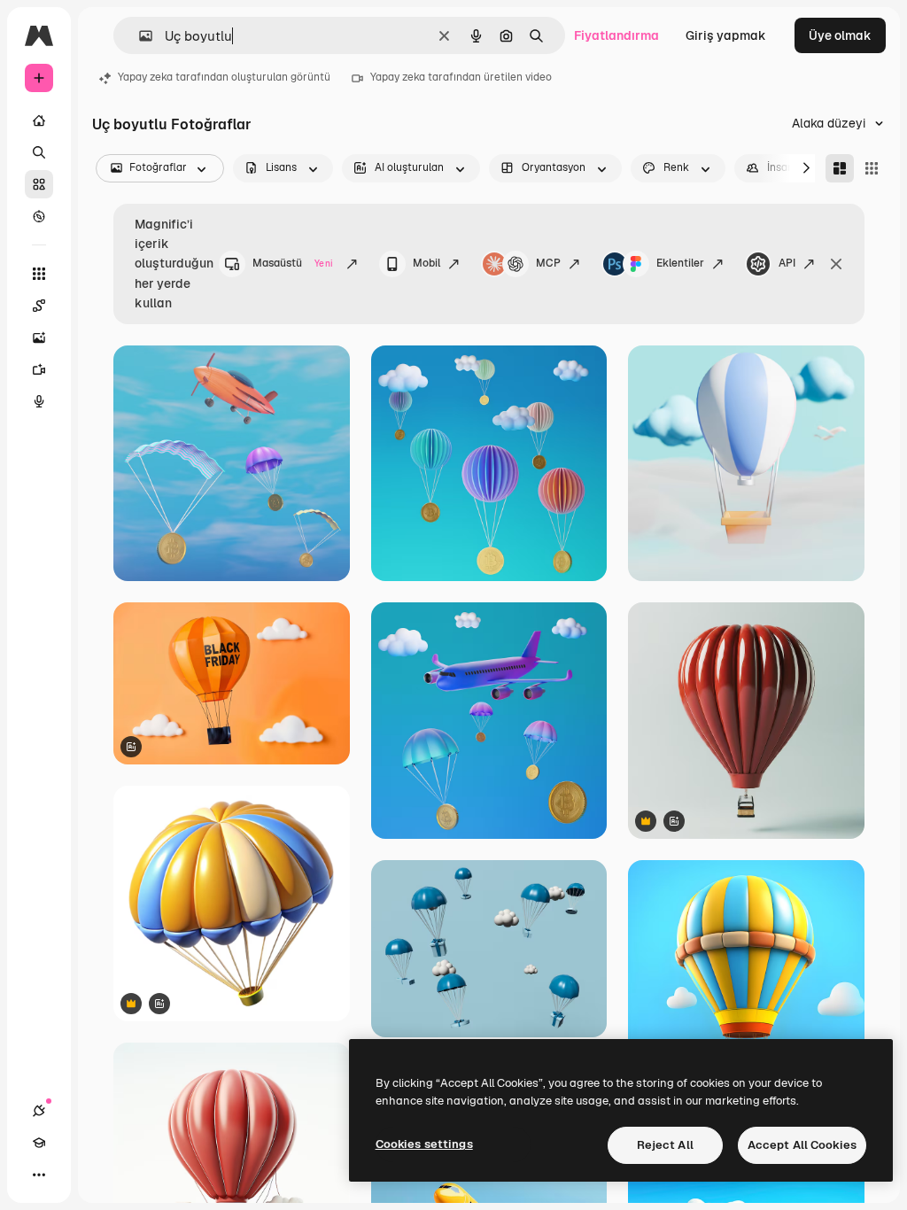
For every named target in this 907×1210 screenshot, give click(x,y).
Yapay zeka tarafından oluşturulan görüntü (224, 77)
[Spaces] (39, 305)
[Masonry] (840, 168)
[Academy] (39, 1143)
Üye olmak (840, 35)
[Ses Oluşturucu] (39, 401)
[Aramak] (39, 152)
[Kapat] (836, 264)
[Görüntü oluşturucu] (39, 337)
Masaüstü (292, 263)
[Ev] (39, 120)
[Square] (871, 168)
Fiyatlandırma (616, 35)
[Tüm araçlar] (39, 274)
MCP (548, 263)
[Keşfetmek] (39, 216)
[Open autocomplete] (138, 36)
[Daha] (39, 1174)
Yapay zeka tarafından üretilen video (461, 77)
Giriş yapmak (726, 35)
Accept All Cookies (802, 1144)
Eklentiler (680, 263)
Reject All (665, 1144)
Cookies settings (424, 1144)
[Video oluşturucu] (39, 369)
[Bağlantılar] (39, 1111)
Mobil (426, 263)
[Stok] (39, 184)
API (787, 263)
